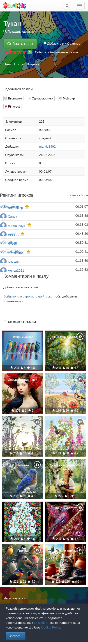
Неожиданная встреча (65, 424)
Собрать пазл (20, 43)
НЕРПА (13, 235)
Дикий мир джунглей (65, 337)
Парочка (22, 465)
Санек (12, 216)
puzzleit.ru (41, 622)
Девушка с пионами (22, 379)
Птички (23, 550)
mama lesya (16, 226)
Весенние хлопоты (65, 379)
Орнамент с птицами (22, 508)
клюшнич (14, 261)
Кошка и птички (65, 550)
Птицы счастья (22, 337)
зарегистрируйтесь (37, 296)
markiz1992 (47, 146)
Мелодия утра (22, 422)
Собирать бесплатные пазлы (56, 52)
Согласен (16, 636)
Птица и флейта (65, 508)
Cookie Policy (50, 627)
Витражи (33, 64)
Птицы (19, 64)
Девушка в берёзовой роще (65, 467)
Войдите (9, 296)
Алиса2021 (16, 270)
